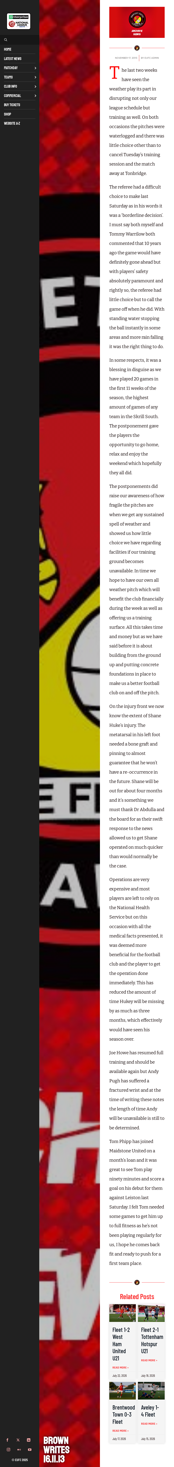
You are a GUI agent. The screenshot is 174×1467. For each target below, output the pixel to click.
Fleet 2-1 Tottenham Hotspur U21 (152, 1340)
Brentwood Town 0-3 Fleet (123, 1414)
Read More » (120, 1368)
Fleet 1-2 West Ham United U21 (121, 1344)
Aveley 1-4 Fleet (150, 1411)
